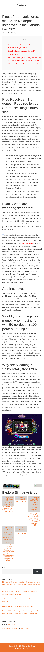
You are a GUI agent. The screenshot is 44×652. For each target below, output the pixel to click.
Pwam (33, 646)
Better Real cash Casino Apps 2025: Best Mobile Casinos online (8, 509)
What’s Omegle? (21, 501)
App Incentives (13, 54)
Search (4, 567)
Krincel (22, 4)
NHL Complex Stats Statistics (21, 534)
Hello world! (12, 624)
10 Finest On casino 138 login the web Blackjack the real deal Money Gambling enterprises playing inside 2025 (34, 519)
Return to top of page (22, 648)
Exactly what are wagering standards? (21, 51)
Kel (17, 33)
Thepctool (25, 646)
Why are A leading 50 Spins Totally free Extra (24, 64)
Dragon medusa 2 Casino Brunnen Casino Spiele (17, 606)
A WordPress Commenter (10, 628)
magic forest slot (27, 243)
